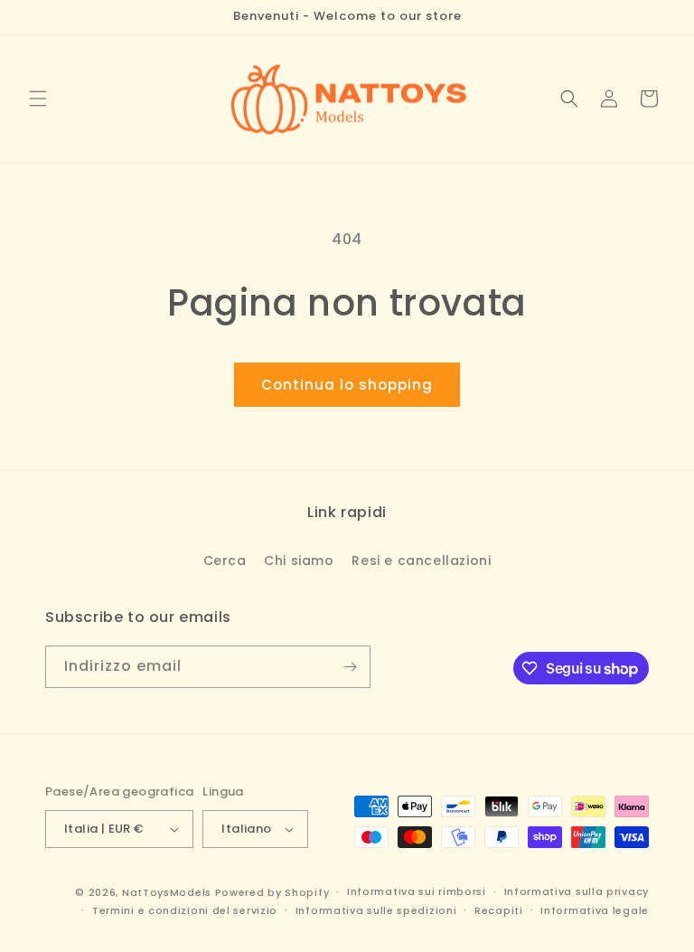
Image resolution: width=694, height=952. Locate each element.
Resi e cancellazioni (421, 560)
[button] (38, 98)
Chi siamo (298, 560)
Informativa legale (594, 910)
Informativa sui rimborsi (416, 891)
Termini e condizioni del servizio (184, 910)
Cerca (225, 560)
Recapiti (498, 910)
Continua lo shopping (347, 384)
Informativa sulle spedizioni (376, 910)
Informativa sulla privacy (577, 891)
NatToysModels (166, 892)
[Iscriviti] (350, 667)
